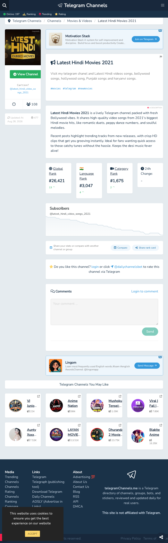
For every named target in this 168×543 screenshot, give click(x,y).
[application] (104, 219)
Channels (54, 21)
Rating (62, 14)
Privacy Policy (131, 538)
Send (150, 331)
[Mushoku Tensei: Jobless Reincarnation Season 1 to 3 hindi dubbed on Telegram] (120, 396)
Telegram (39, 477)
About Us (80, 482)
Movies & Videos (79, 21)
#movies (56, 88)
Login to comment (144, 291)
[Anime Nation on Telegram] (79, 396)
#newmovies (86, 88)
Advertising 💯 (84, 477)
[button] (162, 5)
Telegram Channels (26, 21)
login (95, 267)
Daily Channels (43, 496)
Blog (76, 491)
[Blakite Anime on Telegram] (161, 425)
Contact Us (81, 487)
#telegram (70, 88)
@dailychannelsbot (128, 267)
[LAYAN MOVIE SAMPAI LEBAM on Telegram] (79, 425)
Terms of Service (155, 538)
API (75, 501)
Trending (47, 14)
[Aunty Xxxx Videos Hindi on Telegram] (38, 425)
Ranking (31, 14)
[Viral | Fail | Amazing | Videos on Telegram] (161, 396)
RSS (76, 496)
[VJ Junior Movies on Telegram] (38, 396)
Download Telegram (47, 491)
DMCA (78, 506)
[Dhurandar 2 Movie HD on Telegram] (120, 425)
